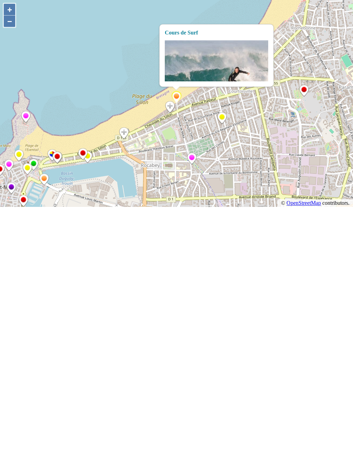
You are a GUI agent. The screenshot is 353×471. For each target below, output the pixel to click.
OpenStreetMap (303, 203)
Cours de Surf (181, 33)
